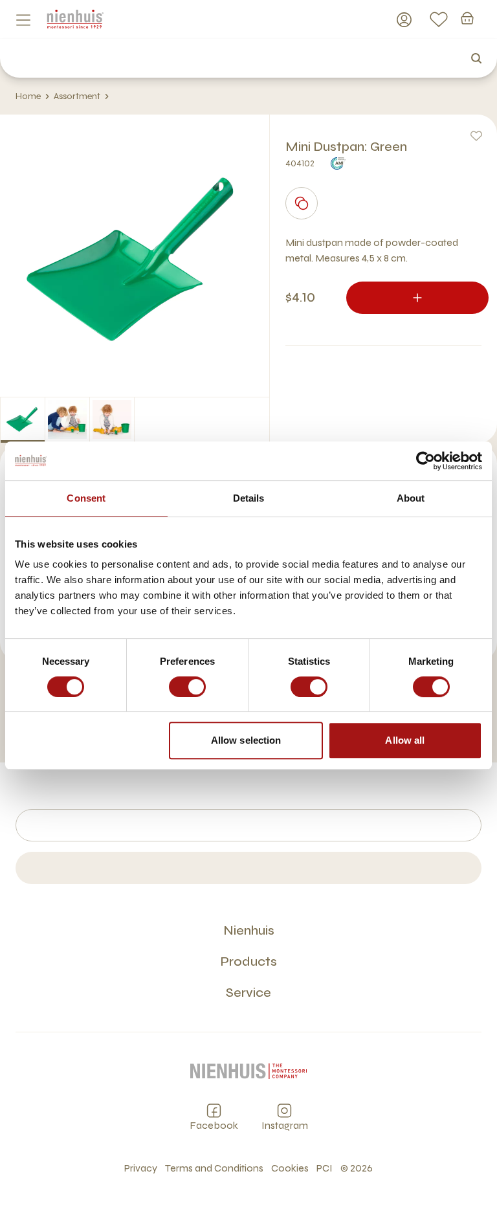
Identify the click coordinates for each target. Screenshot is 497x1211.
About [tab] (411, 498)
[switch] (187, 686)
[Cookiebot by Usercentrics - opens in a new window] (425, 461)
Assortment (77, 96)
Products (248, 961)
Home (28, 96)
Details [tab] (249, 498)
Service (248, 992)
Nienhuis (248, 930)
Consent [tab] (86, 498)
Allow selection (246, 740)
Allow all (405, 740)
